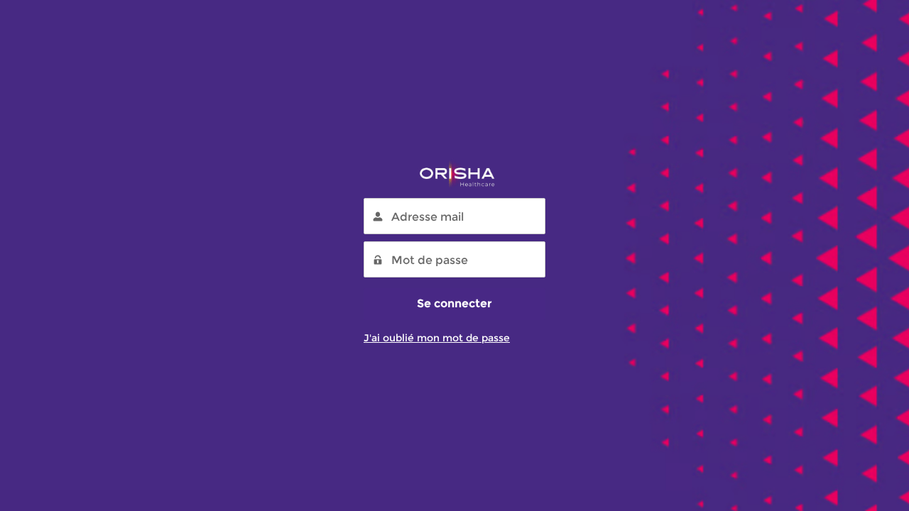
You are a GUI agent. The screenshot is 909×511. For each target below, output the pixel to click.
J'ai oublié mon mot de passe (437, 337)
